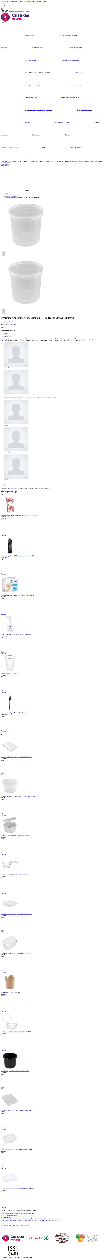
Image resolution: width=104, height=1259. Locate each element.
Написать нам (21, 1216)
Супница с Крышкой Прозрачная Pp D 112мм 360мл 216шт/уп (18, 796)
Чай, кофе (27, 122)
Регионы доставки (53, 161)
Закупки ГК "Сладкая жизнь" (52, 1220)
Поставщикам (9, 161)
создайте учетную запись (27, 488)
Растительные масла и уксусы (74, 85)
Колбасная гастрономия (75, 47)
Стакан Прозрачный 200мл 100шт (10, 673)
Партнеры (61, 161)
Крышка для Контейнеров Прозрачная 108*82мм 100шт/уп (17, 1110)
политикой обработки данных (32, 1)
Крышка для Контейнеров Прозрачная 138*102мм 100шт (16, 1149)
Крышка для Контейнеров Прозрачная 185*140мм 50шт (16, 757)
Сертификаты (8, 336)
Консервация (78, 72)
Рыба (43, 147)
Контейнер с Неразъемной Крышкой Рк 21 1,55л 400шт (16, 953)
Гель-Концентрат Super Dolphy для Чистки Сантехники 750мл (18, 556)
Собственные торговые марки (68, 35)
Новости (25, 161)
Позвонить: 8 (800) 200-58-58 (9, 1216)
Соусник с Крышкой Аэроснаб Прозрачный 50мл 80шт (16, 1031)
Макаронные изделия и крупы (70, 60)
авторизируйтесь (12, 488)
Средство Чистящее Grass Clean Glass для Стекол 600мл (16, 634)
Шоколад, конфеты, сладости (33, 85)
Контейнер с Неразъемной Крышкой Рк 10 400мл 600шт (16, 914)
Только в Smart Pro (30, 35)
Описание (7, 333)
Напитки (67, 135)
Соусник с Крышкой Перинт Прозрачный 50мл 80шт (15, 835)
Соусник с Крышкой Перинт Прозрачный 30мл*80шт (15, 874)
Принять (45, 1)
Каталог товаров (5, 1218)
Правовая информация (71, 161)
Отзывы (6, 334)
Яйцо (26, 159)
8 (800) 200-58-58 (5, 11)
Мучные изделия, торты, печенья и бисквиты (37, 72)
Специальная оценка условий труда (88, 161)
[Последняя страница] (4, 485)
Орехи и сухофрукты (31, 97)
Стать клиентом (33, 161)
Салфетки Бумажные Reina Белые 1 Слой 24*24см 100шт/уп (17, 595)
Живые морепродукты (31, 60)
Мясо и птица (36, 135)
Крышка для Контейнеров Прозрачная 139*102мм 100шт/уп (17, 1188)
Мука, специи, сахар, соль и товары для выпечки (38, 110)
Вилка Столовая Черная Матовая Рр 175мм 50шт (14, 713)
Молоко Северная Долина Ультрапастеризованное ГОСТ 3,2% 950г (19, 515)
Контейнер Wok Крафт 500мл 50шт (10, 992)
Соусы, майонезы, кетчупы (84, 110)
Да (2, 8)
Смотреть (3, 535)
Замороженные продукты (62, 122)
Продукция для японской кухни (70, 97)
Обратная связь (14, 11)
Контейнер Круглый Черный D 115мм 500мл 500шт (15, 1071)
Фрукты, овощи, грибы (76, 147)
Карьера (15, 161)
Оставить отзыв (11, 324)
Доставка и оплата (24, 11)
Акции (2, 161)
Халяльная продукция (38, 47)
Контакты (20, 161)
